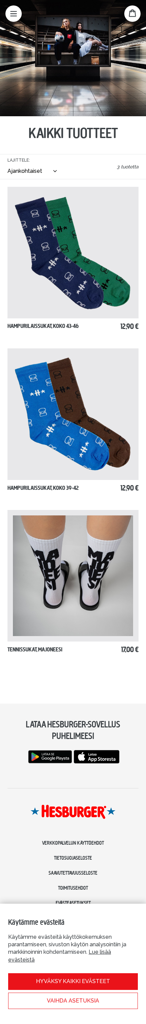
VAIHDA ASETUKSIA (73, 1000)
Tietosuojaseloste (73, 858)
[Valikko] (13, 13)
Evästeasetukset (73, 903)
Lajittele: (18, 160)
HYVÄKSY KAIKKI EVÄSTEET (73, 981)
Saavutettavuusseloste (73, 873)
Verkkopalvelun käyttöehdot (73, 843)
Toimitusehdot (73, 888)
